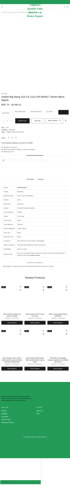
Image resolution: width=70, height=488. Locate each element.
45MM (8, 132)
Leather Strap (15, 132)
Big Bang (4, 93)
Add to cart (22, 121)
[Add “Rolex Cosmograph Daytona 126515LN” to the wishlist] (66, 287)
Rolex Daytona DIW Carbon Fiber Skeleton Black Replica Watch (35, 360)
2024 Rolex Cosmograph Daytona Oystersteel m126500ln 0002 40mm (58, 360)
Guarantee (4, 416)
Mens (22, 132)
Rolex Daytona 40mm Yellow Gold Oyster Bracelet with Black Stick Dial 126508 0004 (12, 360)
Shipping (4, 413)
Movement (5, 113)
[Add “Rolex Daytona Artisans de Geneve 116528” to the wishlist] (20, 287)
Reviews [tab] (40, 179)
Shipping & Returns (7, 422)
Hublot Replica (22, 187)
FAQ (37, 413)
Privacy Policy (6, 419)
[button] (20, 111)
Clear (63, 112)
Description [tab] (30, 179)
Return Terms (35, 255)
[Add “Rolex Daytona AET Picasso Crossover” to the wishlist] (43, 287)
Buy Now (38, 121)
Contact (3, 411)
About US (39, 411)
